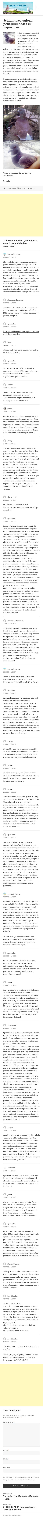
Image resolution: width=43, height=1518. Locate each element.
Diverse (32, 188)
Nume (6, 1450)
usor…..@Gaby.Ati (14, 574)
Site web (6, 1468)
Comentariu (9, 1422)
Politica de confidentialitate (12, 1515)
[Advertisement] (21, 215)
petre (9, 765)
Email (6, 1459)
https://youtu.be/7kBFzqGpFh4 (15, 1360)
